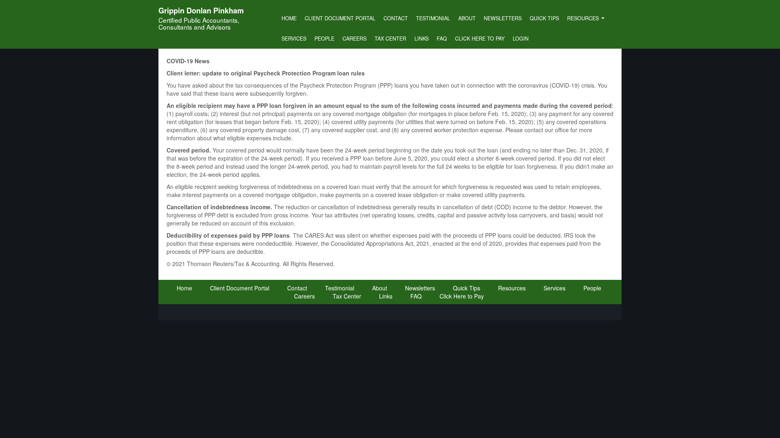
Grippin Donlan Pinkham (201, 10)
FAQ (442, 38)
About (467, 18)
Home (289, 18)
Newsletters (503, 18)
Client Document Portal (340, 18)
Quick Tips (544, 18)
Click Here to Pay (480, 38)
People (324, 38)
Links (421, 38)
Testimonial (433, 18)
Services (294, 38)
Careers (354, 38)
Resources (583, 18)
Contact (396, 18)
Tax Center (390, 38)
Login (521, 38)
